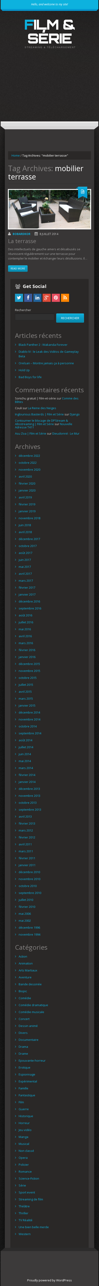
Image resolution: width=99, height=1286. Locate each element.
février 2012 (27, 837)
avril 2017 (25, 574)
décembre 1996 (29, 927)
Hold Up (24, 370)
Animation (26, 963)
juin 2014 (25, 754)
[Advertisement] (49, 89)
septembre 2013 (30, 809)
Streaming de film (31, 1199)
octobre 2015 (28, 678)
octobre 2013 (28, 803)
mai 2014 (25, 761)
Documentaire (28, 1040)
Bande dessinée (30, 984)
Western (25, 1234)
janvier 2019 (27, 511)
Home (16, 155)
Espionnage (27, 1074)
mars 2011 (26, 851)
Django (75, 414)
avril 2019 (25, 497)
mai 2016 (25, 629)
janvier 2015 (27, 705)
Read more (18, 268)
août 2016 (25, 615)
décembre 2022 (29, 456)
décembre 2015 (29, 664)
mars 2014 (26, 768)
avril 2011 (25, 844)
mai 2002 (25, 920)
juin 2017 (25, 560)
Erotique (24, 1067)
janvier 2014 (27, 782)
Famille (23, 1088)
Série (22, 1185)
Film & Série (49, 31)
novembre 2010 (29, 879)
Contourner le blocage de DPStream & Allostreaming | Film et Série (41, 422)
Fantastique (27, 1095)
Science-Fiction (29, 1178)
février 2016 (27, 650)
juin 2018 (25, 525)
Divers (23, 1033)
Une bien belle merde (34, 1227)
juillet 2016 (26, 622)
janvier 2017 (27, 594)
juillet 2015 (26, 685)
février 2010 (27, 907)
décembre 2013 (29, 789)
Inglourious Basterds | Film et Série (39, 414)
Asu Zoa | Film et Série (30, 433)
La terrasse (22, 241)
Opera (23, 1158)
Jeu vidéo (25, 1130)
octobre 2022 (28, 463)
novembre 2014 (29, 719)
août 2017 (25, 553)
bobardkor (21, 234)
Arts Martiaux (28, 970)
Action (23, 956)
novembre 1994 (29, 934)
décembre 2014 (29, 712)
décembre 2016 (29, 601)
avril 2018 (25, 532)
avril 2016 (25, 636)
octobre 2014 (28, 726)
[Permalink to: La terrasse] (49, 209)
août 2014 (25, 740)
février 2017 (27, 587)
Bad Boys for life (30, 377)
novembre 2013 (29, 796)
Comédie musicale (31, 1012)
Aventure (25, 977)
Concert (24, 1019)
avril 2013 (25, 816)
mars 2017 (26, 580)
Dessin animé (28, 1026)
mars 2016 (26, 643)
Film (21, 1102)
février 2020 (27, 483)
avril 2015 (25, 691)
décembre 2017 (29, 539)
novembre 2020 (29, 469)
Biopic (23, 991)
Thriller (23, 1213)
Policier (24, 1164)
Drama (23, 1047)
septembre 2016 (30, 608)
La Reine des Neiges (42, 408)
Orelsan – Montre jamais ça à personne (46, 363)
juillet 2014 (26, 747)
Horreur (24, 1123)
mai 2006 (25, 914)
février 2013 (27, 823)
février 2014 (27, 775)
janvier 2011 (27, 865)
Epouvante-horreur (32, 1060)
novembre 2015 (29, 671)
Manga (23, 1137)
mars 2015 (26, 698)
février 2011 (27, 858)
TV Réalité (25, 1220)
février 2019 (27, 504)
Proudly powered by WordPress (49, 1280)
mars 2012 (26, 830)
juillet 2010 (26, 900)
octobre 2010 (28, 886)
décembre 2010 (29, 872)
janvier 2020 (27, 490)
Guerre (24, 1109)
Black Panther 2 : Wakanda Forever (43, 345)
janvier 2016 (27, 657)
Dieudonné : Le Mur (65, 433)
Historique (26, 1116)
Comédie (25, 998)
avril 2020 (25, 476)
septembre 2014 (30, 733)
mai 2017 (25, 567)
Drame (23, 1053)
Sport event (27, 1192)
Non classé (26, 1151)
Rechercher (23, 310)
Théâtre (24, 1206)
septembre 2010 (30, 893)
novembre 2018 (29, 518)
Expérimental (28, 1081)
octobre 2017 (28, 546)
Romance (25, 1171)
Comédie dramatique (33, 1005)
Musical (24, 1144)
